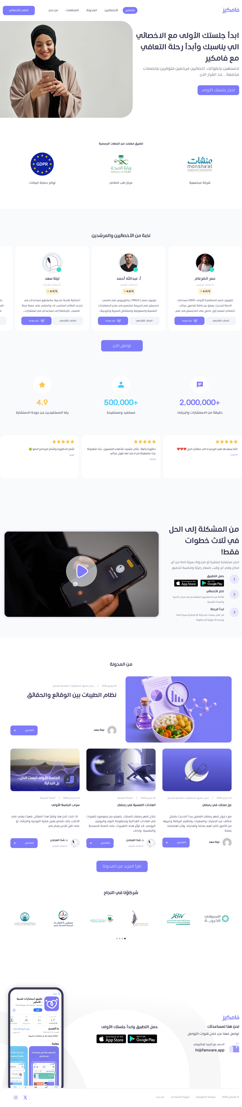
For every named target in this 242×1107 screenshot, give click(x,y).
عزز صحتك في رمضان (217, 805)
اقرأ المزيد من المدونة (122, 866)
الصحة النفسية (125, 798)
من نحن (53, 10)
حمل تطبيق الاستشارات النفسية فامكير (73, 686)
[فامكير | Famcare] (230, 10)
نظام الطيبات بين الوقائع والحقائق (71, 695)
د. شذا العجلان (134, 840)
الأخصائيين (111, 10)
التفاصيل (29, 730)
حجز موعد (187, 320)
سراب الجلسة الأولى (65, 805)
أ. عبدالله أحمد (128, 278)
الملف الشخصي (221, 320)
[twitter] (25, 1098)
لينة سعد (52, 278)
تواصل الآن (122, 345)
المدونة (91, 10)
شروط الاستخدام (180, 1097)
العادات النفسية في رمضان (136, 805)
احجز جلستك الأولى (218, 90)
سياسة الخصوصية (206, 1097)
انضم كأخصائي (19, 10)
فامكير (130, 10)
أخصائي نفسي (205, 285)
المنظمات (72, 10)
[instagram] (15, 1098)
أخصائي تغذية (52, 285)
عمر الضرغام (205, 278)
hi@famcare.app (209, 1050)
